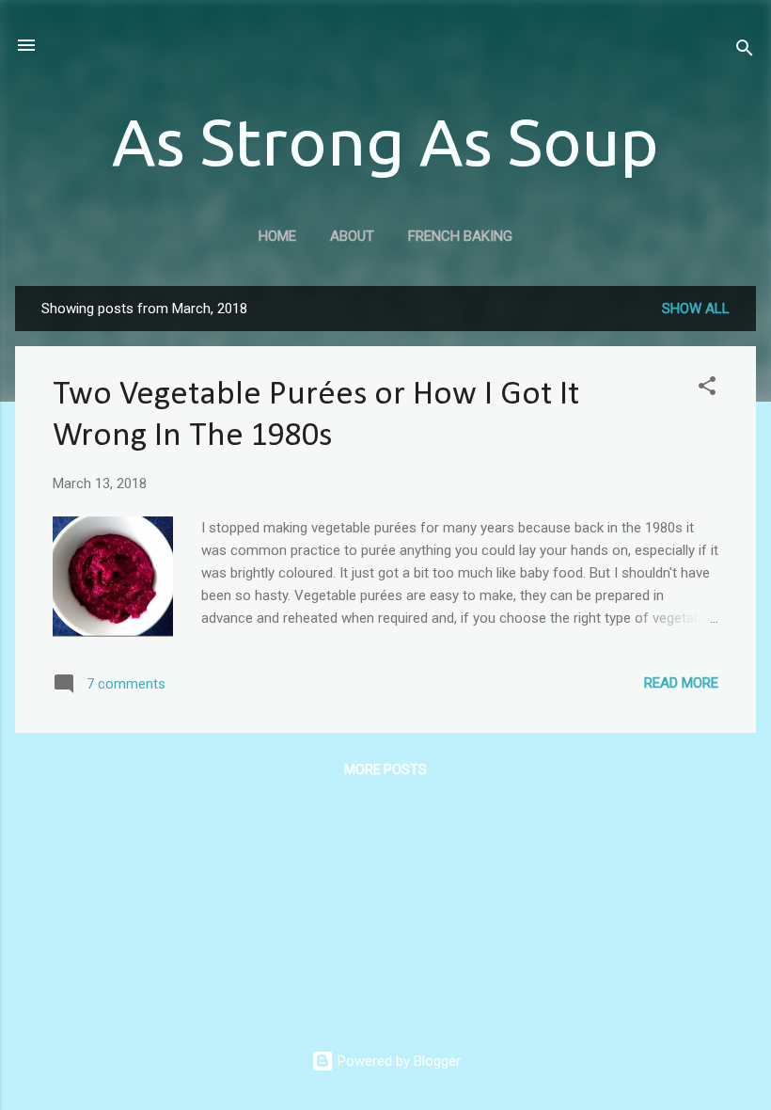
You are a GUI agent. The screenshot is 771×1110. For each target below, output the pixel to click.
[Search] (744, 51)
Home (277, 236)
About (352, 236)
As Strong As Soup (385, 141)
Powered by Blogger (397, 1061)
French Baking (460, 236)
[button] (707, 389)
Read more (681, 682)
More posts (385, 769)
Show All (696, 308)
